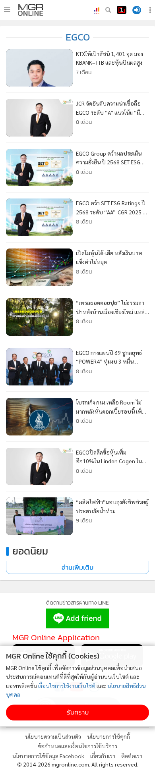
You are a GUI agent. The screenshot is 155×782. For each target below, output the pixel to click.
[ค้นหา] (108, 10)
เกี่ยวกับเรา (102, 755)
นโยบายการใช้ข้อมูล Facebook (48, 755)
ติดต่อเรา (131, 755)
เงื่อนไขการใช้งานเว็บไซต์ (66, 685)
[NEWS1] (121, 10)
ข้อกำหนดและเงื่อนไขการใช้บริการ (77, 745)
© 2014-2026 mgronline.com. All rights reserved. (77, 764)
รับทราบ (78, 712)
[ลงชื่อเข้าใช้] (136, 10)
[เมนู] (7, 9)
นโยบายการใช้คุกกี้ (108, 736)
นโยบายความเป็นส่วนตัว (53, 736)
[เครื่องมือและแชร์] (151, 10)
